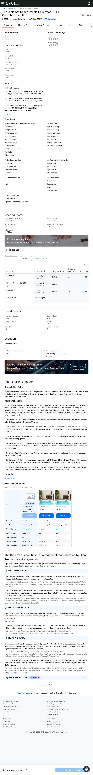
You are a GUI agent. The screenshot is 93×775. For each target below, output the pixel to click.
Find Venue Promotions (10, 706)
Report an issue (23, 693)
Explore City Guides (9, 709)
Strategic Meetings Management (58, 709)
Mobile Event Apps (53, 706)
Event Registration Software (56, 704)
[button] (15, 258)
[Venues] (89, 3)
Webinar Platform (52, 714)
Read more (8, 115)
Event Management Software (56, 701)
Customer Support (9, 724)
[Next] (90, 26)
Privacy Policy (51, 719)
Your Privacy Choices (9, 727)
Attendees (8, 255)
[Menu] (2, 3)
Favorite (88, 15)
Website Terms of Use (54, 724)
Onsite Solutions (8, 712)
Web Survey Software (54, 712)
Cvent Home (7, 719)
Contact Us (6, 721)
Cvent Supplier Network (10, 701)
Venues (10, 8)
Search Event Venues (10, 704)
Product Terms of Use (54, 721)
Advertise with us (53, 727)
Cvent (4, 8)
